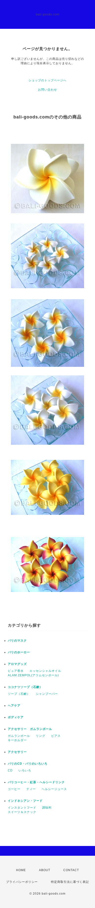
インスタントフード (22, 807)
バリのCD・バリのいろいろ (28, 763)
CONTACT (71, 870)
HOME (21, 870)
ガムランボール (19, 736)
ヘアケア (14, 705)
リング (40, 736)
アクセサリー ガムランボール (30, 729)
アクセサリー (17, 752)
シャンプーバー (47, 694)
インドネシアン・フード (25, 800)
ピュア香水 (16, 671)
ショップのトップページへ (47, 80)
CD (10, 770)
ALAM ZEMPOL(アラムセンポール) (33, 675)
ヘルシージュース (54, 789)
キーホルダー (17, 740)
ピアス (56, 736)
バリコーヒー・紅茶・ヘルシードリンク (36, 782)
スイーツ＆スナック (22, 812)
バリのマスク (17, 640)
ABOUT (44, 870)
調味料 (47, 807)
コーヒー (14, 789)
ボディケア (16, 717)
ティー (31, 789)
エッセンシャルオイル (45, 671)
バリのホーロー (19, 652)
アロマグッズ (17, 664)
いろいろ (25, 770)
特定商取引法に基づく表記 (70, 882)
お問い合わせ (47, 89)
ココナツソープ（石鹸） (25, 687)
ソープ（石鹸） (19, 694)
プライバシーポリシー (22, 882)
